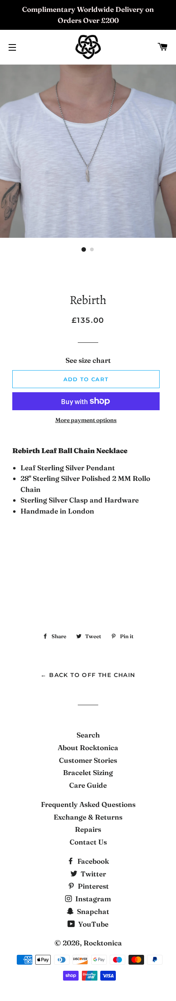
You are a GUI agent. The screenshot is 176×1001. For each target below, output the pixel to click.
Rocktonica (102, 942)
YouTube (92, 924)
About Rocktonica (88, 747)
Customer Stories (88, 760)
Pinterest (92, 886)
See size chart (88, 360)
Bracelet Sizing (88, 772)
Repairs (88, 829)
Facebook (92, 861)
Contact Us (88, 842)
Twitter (92, 873)
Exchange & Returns (88, 817)
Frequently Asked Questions (88, 804)
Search (88, 735)
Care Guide (88, 785)
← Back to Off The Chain (88, 675)
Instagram (92, 898)
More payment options (86, 420)
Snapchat (92, 911)
